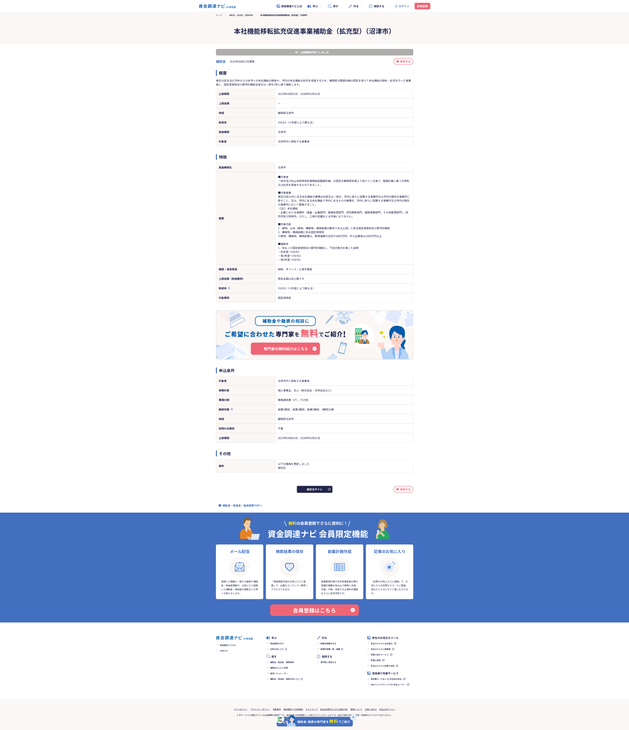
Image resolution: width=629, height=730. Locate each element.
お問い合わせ (371, 709)
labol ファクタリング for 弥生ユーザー (388, 684)
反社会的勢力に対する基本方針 (334, 709)
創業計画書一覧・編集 (330, 649)
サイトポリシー (241, 709)
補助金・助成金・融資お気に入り (285, 678)
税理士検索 (376, 660)
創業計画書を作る (328, 643)
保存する (405, 61)
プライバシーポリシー (260, 709)
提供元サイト (314, 489)
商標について (356, 709)
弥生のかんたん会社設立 (382, 643)
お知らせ (224, 650)
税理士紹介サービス (380, 654)
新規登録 (422, 6)
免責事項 (277, 709)
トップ (219, 15)
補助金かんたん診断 (279, 667)
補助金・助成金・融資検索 (241, 15)
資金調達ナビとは (291, 6)
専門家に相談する (328, 662)
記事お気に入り (277, 649)
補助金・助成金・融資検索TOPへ (242, 505)
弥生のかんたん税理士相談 (383, 665)
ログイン (404, 6)
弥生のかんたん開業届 (381, 649)
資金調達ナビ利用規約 (293, 709)
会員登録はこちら (314, 610)
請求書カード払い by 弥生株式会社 (386, 678)
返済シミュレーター (279, 673)
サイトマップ (312, 709)
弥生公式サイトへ (387, 709)
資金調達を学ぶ (277, 643)
